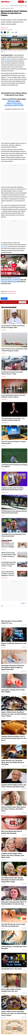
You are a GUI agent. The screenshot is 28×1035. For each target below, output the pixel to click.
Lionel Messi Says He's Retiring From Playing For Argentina (14, 465)
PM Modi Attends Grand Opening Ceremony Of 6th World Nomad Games (14, 512)
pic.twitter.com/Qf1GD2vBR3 (14, 105)
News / (2, 5)
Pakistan (9, 59)
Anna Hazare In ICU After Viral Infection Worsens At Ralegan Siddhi (13, 326)
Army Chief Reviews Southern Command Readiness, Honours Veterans (13, 396)
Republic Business (5, 422)
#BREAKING (12, 101)
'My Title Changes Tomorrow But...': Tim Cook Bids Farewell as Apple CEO (12, 419)
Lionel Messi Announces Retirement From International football (13, 535)
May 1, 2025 (21, 109)
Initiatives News (4, 492)
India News (3, 29)
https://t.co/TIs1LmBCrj (14, 103)
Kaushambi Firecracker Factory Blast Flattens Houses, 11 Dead (12, 373)
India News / (7, 5)
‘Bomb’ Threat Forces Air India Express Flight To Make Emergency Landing (14, 350)
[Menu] (26, 2)
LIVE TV (21, 1)
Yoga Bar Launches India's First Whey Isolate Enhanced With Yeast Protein (12, 489)
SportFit (3, 515)
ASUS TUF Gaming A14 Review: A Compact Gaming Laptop (13, 442)
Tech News (3, 445)
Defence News (4, 399)
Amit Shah (4, 246)
